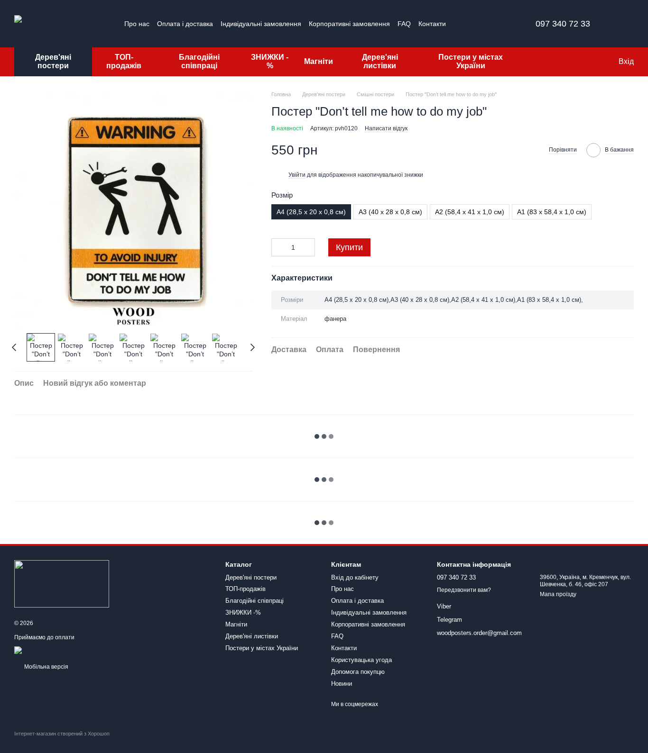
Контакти (432, 23)
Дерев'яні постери (53, 61)
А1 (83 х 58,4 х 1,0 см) (551, 212)
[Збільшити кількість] (308, 247)
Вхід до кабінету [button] (355, 577)
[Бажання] (591, 61)
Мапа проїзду (558, 594)
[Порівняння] (572, 61)
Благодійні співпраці (199, 61)
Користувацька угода (361, 659)
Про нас (136, 23)
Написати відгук (386, 128)
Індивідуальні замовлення (261, 23)
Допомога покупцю (358, 671)
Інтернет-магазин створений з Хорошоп (62, 733)
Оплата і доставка (185, 23)
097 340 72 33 (563, 23)
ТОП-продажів (123, 61)
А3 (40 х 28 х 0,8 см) (390, 212)
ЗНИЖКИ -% (269, 61)
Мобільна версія (45, 666)
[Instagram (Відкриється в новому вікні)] (469, 23)
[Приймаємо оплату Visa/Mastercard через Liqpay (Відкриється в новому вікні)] (83, 649)
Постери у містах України (470, 61)
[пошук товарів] (538, 61)
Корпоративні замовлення (349, 23)
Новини (341, 683)
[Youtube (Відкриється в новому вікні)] (503, 23)
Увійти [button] (296, 174)
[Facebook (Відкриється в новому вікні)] (480, 23)
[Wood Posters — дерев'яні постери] (61, 583)
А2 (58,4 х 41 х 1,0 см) (469, 212)
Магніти (318, 61)
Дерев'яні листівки (380, 61)
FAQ (404, 23)
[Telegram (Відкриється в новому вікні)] (492, 23)
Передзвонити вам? (464, 590)
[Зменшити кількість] (278, 247)
